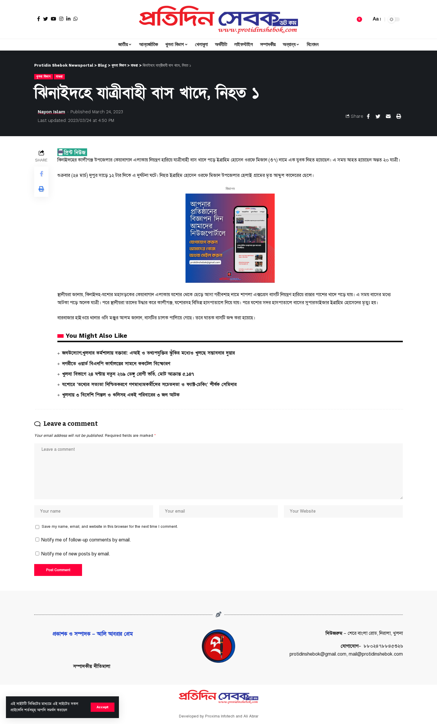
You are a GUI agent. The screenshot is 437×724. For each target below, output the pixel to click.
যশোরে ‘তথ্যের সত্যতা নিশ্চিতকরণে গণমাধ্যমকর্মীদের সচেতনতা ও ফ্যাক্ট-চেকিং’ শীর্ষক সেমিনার (149, 384)
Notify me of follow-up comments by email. (86, 540)
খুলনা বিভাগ (43, 76)
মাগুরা (59, 76)
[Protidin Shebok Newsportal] (218, 19)
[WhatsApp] (75, 18)
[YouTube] (53, 18)
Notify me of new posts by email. (75, 554)
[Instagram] (61, 18)
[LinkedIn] (68, 18)
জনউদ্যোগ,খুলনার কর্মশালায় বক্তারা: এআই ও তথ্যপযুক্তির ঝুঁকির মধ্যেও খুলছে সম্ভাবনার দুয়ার (148, 353)
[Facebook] (39, 18)
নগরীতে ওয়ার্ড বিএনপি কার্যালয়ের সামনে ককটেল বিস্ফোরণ (116, 363)
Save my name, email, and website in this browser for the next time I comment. (110, 526)
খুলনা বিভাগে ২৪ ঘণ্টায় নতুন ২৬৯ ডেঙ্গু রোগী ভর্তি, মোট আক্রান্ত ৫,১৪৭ (128, 374)
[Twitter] (45, 18)
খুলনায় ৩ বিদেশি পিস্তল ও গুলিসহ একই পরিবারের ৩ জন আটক (121, 395)
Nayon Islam (51, 111)
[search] (365, 19)
